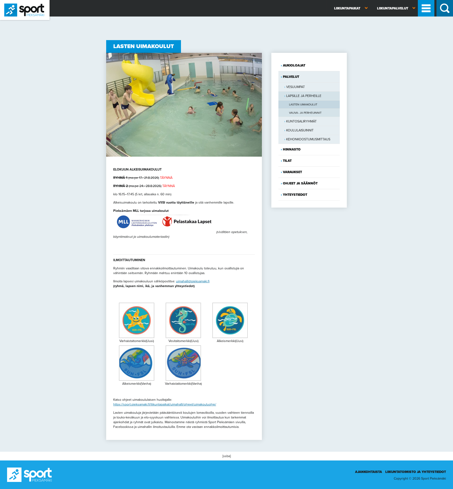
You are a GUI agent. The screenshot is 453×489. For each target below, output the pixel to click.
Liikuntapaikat (347, 8)
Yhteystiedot (295, 195)
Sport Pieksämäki (12, 22)
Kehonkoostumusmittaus (308, 139)
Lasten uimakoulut (303, 104)
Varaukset (292, 172)
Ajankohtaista (368, 472)
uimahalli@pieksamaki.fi (193, 281)
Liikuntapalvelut (392, 8)
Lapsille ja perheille (303, 96)
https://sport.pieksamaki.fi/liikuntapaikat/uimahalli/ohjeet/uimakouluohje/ (164, 404)
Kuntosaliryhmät (301, 121)
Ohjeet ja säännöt (300, 183)
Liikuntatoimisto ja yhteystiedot (415, 472)
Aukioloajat (294, 65)
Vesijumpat (295, 87)
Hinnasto (292, 149)
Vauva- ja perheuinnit (305, 112)
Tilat (287, 161)
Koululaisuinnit (300, 130)
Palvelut (291, 77)
